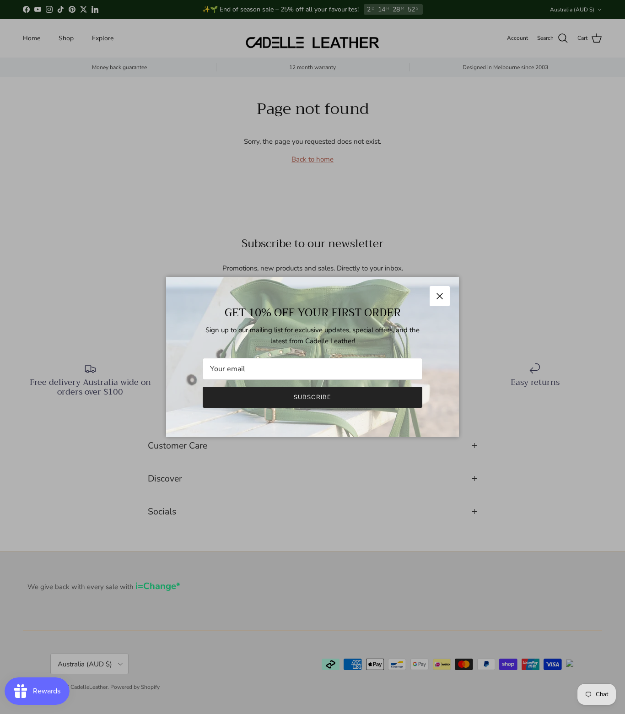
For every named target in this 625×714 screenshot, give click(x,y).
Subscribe (312, 397)
